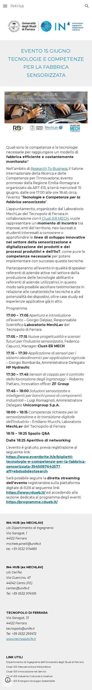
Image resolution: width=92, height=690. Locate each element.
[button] (5, 6)
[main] (46, 63)
